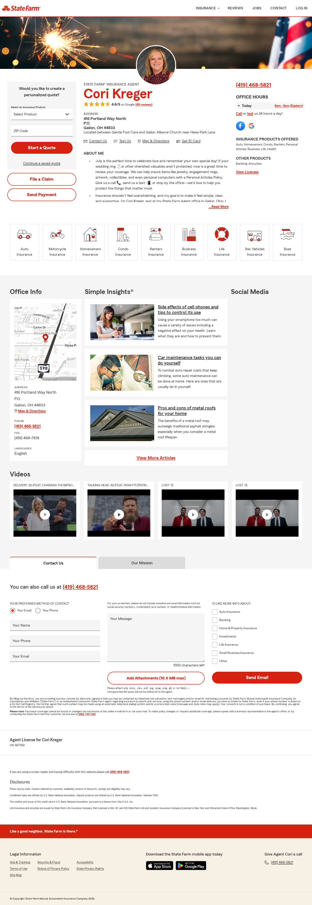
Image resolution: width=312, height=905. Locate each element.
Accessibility (85, 862)
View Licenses (247, 172)
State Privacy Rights (90, 868)
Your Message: (121, 619)
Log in (301, 8)
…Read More (219, 206)
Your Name (21, 625)
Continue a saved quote (41, 163)
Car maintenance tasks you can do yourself (189, 360)
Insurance (206, 8)
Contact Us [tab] (53, 563)
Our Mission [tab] (142, 563)
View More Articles (156, 458)
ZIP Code (21, 131)
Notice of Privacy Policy (53, 868)
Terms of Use (18, 868)
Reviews (235, 8)
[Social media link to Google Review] (251, 125)
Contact (278, 8)
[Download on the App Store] (159, 865)
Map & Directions (32, 411)
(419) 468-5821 (253, 85)
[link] (21, 8)
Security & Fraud (48, 862)
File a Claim (41, 179)
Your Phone (50, 610)
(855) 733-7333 (86, 714)
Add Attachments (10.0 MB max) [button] (156, 678)
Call (239, 113)
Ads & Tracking (20, 862)
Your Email (24, 610)
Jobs (256, 8)
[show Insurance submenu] (217, 8)
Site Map (16, 875)
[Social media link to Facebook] (240, 125)
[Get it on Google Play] (191, 865)
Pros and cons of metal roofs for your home (187, 411)
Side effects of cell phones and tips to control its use (188, 310)
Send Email (257, 677)
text (250, 113)
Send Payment (41, 194)
